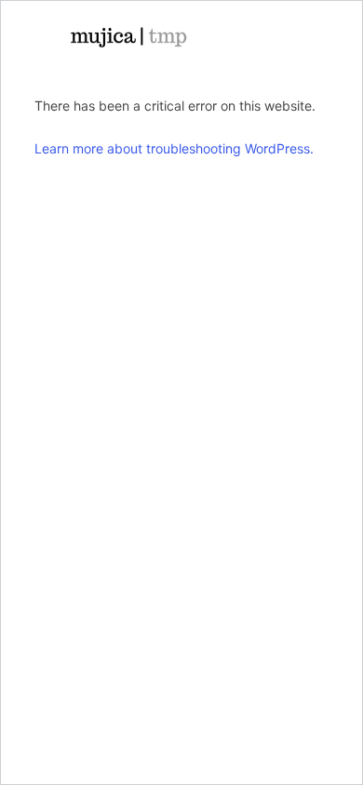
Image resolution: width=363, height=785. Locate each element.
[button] (286, 37)
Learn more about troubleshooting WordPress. (174, 148)
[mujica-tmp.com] (128, 37)
